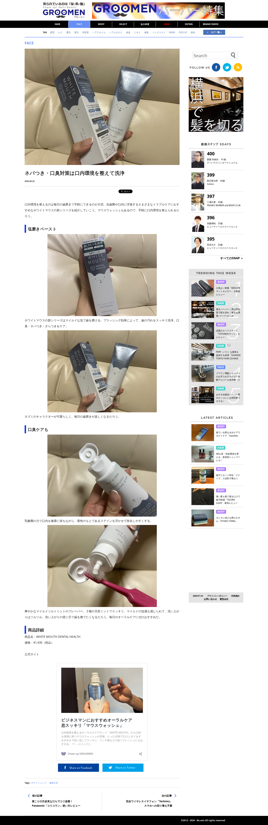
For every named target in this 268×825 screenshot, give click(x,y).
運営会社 (224, 599)
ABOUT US (198, 595)
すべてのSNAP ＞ (231, 258)
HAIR (57, 24)
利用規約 (235, 595)
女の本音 (145, 24)
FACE (79, 24)
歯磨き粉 (53, 782)
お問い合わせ (210, 599)
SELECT (123, 24)
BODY (101, 24)
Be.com (201, 820)
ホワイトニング (38, 782)
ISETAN (189, 24)
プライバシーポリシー (217, 595)
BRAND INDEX (210, 24)
